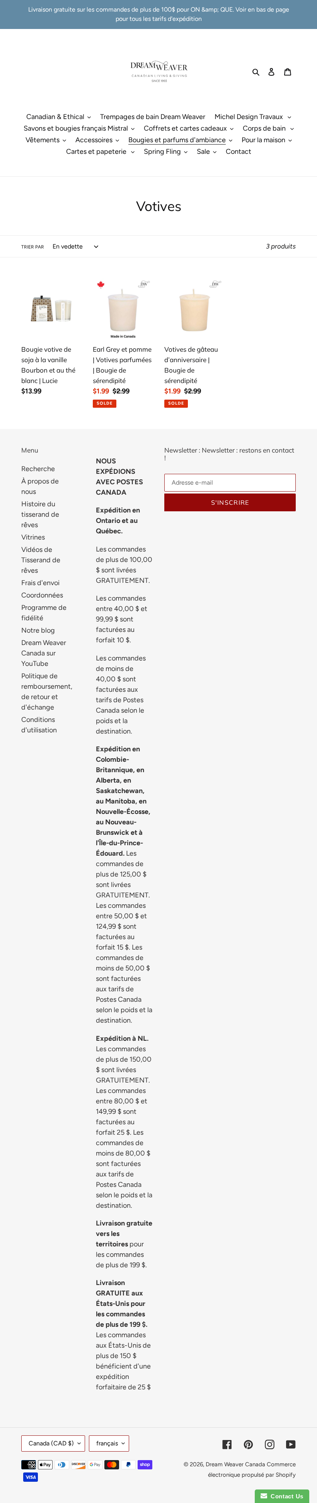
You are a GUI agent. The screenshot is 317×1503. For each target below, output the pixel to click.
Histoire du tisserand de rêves (40, 514)
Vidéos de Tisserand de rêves (40, 560)
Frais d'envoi (40, 583)
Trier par (32, 247)
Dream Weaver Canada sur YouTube (43, 653)
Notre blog (38, 630)
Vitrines (33, 537)
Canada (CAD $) (51, 1443)
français (107, 1443)
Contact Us (285, 1496)
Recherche (38, 469)
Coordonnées (42, 595)
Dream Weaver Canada (235, 1464)
